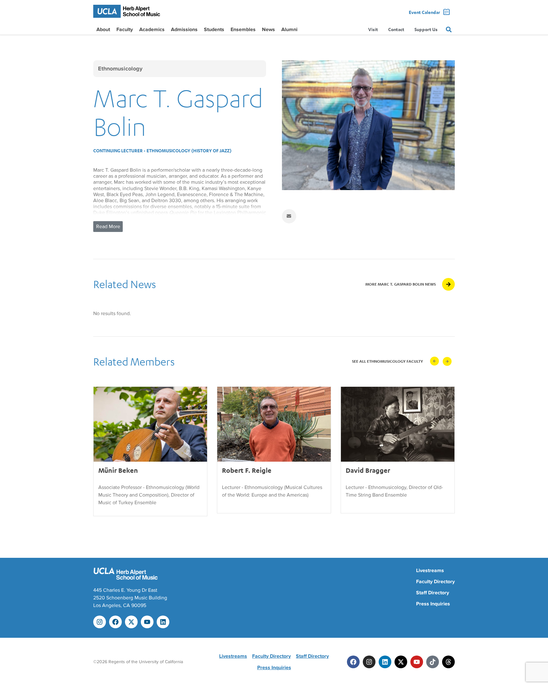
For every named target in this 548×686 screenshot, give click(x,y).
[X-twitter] (131, 622)
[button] (434, 361)
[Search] (449, 29)
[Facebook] (115, 622)
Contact (396, 29)
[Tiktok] (432, 662)
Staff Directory (432, 593)
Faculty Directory (435, 581)
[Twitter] (401, 662)
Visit (373, 29)
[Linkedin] (163, 622)
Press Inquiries (433, 604)
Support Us (426, 29)
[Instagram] (99, 622)
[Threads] (448, 662)
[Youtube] (147, 622)
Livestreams (430, 570)
